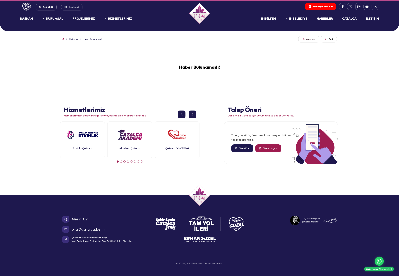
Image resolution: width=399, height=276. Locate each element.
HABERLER (325, 18)
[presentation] (181, 114)
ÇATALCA (349, 18)
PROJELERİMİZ (83, 18)
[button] (118, 162)
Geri (329, 39)
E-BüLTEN (268, 18)
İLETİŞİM (372, 18)
